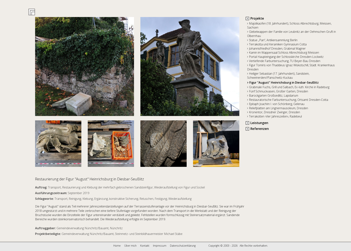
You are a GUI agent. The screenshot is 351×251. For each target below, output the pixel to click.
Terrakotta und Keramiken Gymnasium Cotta (277, 44)
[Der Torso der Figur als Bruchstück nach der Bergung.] (61, 141)
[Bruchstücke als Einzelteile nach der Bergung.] (111, 141)
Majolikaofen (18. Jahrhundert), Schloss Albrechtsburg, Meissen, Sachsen (289, 25)
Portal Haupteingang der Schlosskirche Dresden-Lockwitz (285, 57)
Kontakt (144, 245)
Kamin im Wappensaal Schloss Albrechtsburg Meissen (283, 52)
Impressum (159, 245)
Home (117, 245)
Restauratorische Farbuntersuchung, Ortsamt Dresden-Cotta (287, 100)
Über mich (130, 245)
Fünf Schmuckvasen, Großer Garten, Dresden (277, 91)
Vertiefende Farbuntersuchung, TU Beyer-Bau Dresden (283, 61)
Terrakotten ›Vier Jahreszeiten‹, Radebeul (274, 116)
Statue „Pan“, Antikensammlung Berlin (272, 40)
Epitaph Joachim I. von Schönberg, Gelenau (275, 104)
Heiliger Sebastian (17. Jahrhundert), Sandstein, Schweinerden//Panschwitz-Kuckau (278, 76)
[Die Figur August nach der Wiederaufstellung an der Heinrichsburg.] (189, 66)
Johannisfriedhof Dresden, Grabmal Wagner (276, 48)
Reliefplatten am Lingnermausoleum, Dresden (277, 108)
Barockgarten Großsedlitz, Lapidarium (272, 95)
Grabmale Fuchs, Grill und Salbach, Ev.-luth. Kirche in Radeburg (288, 87)
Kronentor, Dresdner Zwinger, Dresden (273, 112)
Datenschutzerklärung (183, 245)
